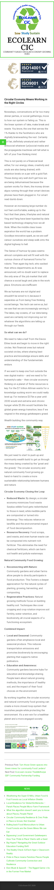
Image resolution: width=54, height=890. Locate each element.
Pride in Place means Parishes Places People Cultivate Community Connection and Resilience (27, 861)
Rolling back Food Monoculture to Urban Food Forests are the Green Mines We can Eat (26, 828)
